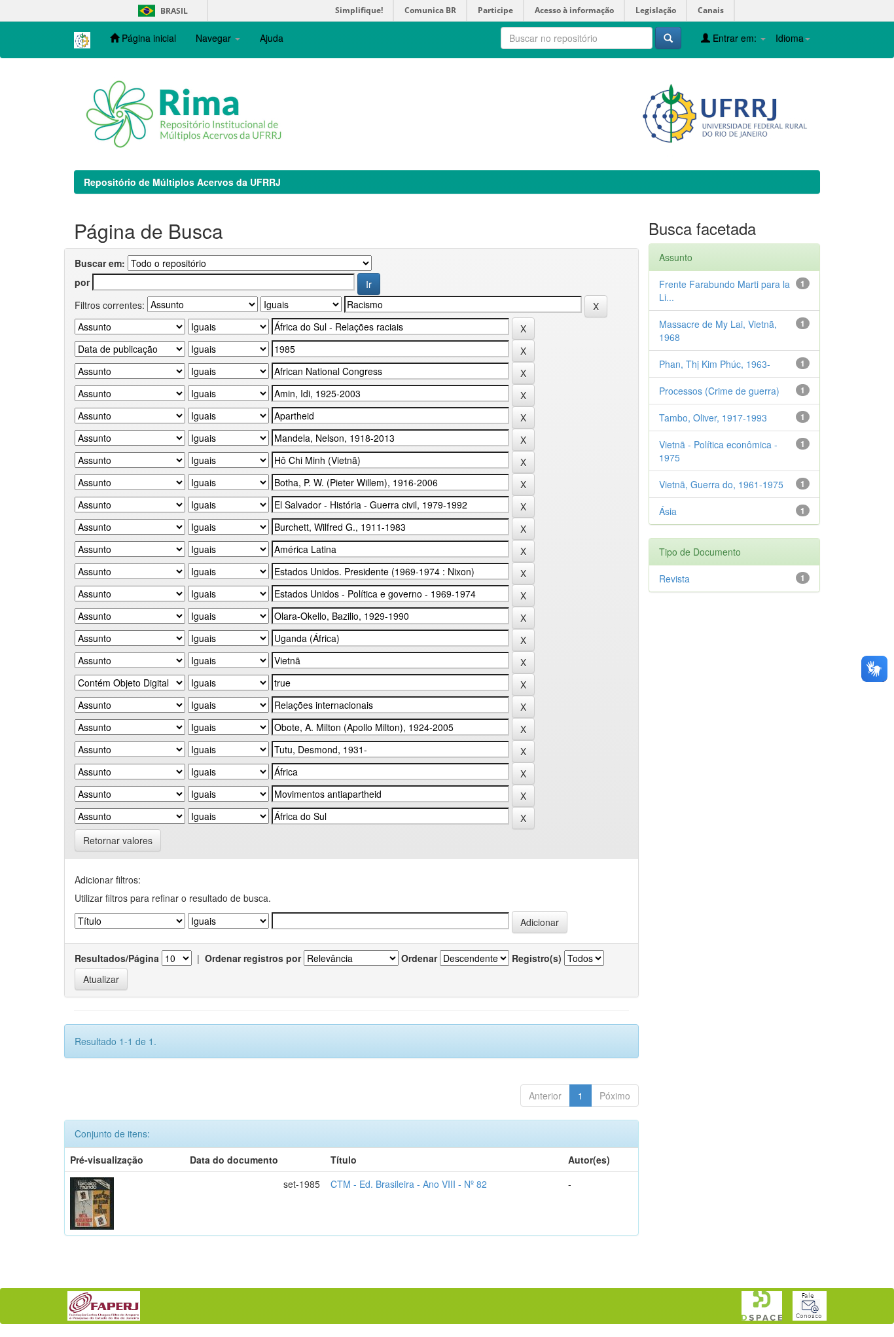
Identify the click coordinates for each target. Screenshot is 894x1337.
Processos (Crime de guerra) (719, 390)
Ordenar (419, 958)
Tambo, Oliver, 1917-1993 (713, 417)
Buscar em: (100, 263)
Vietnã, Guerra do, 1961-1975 (721, 484)
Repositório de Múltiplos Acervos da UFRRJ (182, 181)
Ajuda (271, 38)
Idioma (790, 38)
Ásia (668, 511)
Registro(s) (537, 958)
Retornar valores (117, 840)
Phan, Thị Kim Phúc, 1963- (714, 363)
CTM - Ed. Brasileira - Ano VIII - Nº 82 (409, 1183)
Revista (674, 578)
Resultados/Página (117, 958)
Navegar (215, 38)
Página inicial (147, 38)
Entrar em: (734, 38)
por (82, 282)
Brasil (160, 10)
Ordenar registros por (253, 958)
